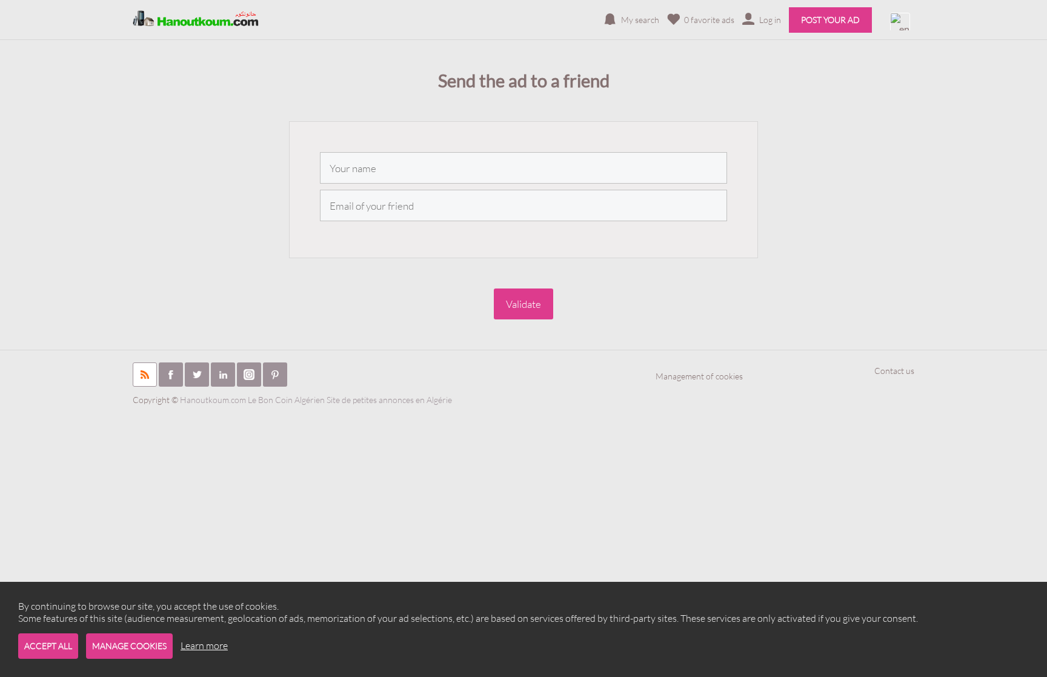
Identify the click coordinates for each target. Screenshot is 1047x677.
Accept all (48, 646)
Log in (770, 20)
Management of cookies (699, 376)
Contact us (894, 370)
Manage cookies (129, 646)
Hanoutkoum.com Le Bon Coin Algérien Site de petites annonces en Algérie (316, 400)
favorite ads (709, 20)
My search (640, 20)
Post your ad (830, 20)
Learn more (204, 645)
